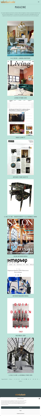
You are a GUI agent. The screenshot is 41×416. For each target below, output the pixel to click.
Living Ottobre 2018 (20, 98)
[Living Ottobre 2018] (20, 78)
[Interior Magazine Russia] (20, 276)
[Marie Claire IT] (20, 117)
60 (35, 379)
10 (14, 379)
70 (37, 379)
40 (28, 379)
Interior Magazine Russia (20, 296)
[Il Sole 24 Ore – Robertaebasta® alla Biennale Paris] (20, 197)
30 (18, 379)
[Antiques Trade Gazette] (20, 157)
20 (16, 379)
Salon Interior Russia (20, 256)
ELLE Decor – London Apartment (20, 58)
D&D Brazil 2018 (20, 335)
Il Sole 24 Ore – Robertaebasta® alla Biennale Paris (20, 216)
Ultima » (20, 381)
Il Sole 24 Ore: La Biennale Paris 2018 (20, 375)
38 (24, 379)
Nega (20, 410)
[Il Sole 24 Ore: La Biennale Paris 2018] (20, 355)
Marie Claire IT (20, 137)
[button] (39, 398)
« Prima (10, 379)
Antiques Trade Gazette (20, 177)
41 (30, 379)
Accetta (20, 407)
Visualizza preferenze (20, 413)
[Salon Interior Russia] (20, 236)
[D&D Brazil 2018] (20, 315)
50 (33, 379)
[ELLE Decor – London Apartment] (20, 38)
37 (22, 379)
